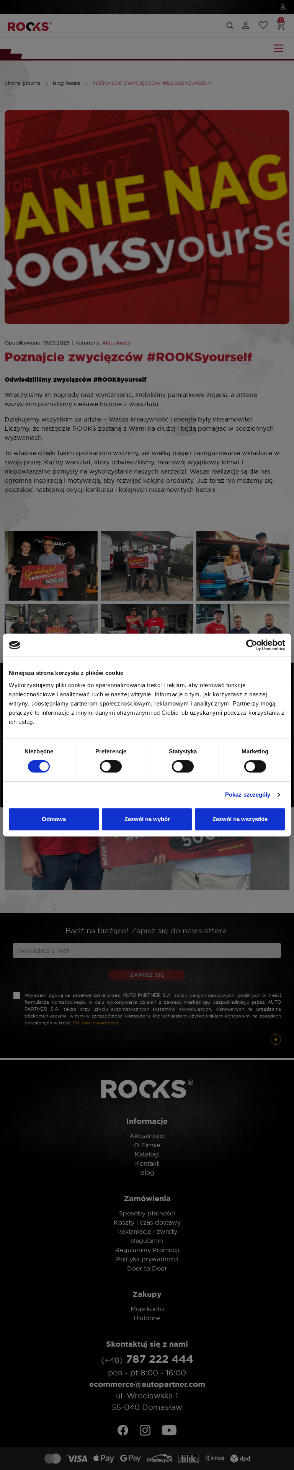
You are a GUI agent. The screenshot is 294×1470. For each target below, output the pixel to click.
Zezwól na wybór (147, 819)
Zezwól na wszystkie (240, 819)
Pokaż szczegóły (248, 794)
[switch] (111, 766)
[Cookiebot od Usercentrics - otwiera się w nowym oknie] (251, 645)
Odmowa (54, 819)
